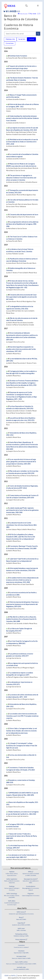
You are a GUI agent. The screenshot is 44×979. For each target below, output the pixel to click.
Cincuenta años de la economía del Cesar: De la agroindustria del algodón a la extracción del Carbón (21, 297)
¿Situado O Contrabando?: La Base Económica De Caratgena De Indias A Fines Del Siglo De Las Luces (21, 746)
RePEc (13, 975)
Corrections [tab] (10, 43)
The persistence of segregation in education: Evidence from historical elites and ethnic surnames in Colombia (21, 178)
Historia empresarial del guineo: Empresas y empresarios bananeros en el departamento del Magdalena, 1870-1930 (22, 604)
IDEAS (7, 975)
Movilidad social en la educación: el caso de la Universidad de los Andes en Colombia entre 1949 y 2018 (22, 142)
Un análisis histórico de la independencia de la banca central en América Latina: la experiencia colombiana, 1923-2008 (22, 580)
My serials (33, 13)
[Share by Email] (17, 11)
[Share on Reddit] (13, 11)
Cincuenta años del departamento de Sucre (24, 214)
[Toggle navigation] (26, 6)
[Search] (38, 34)
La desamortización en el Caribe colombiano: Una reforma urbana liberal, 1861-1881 (21, 525)
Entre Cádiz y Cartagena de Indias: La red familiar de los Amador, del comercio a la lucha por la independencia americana (21, 731)
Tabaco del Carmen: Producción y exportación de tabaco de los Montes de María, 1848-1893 (21, 836)
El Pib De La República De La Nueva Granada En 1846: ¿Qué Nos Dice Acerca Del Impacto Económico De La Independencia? (20, 537)
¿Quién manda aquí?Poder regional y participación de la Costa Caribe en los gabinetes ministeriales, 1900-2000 (22, 510)
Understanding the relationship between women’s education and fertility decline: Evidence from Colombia (22, 118)
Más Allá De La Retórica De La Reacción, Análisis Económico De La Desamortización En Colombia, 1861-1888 (21, 619)
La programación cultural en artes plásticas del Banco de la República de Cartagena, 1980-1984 (22, 224)
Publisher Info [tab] (10, 39)
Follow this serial (23, 13)
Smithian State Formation (18, 56)
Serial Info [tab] (21, 39)
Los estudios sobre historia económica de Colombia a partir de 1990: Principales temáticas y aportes (22, 716)
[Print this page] (19, 11)
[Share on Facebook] (11, 11)
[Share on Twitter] (9, 11)
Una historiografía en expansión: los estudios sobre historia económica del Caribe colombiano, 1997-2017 (21, 349)
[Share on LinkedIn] (15, 11)
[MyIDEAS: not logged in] (38, 14)
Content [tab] (31, 39)
